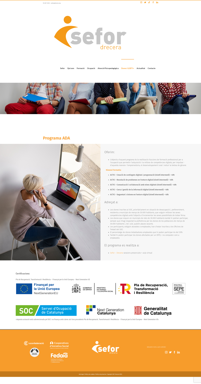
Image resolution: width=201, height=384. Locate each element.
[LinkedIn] (178, 352)
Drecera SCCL (118, 374)
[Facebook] (174, 352)
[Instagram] (166, 352)
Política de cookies (89, 374)
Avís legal (81, 374)
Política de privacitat (100, 374)
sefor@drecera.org (56, 3)
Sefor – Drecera (116, 253)
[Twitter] (170, 352)
